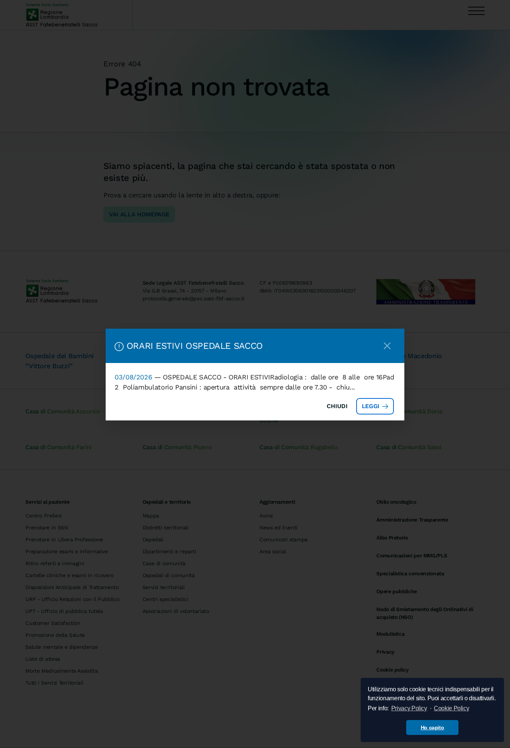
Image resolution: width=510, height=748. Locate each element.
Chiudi (337, 406)
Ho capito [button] (432, 727)
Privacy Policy (409, 708)
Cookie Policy (451, 708)
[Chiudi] (387, 346)
